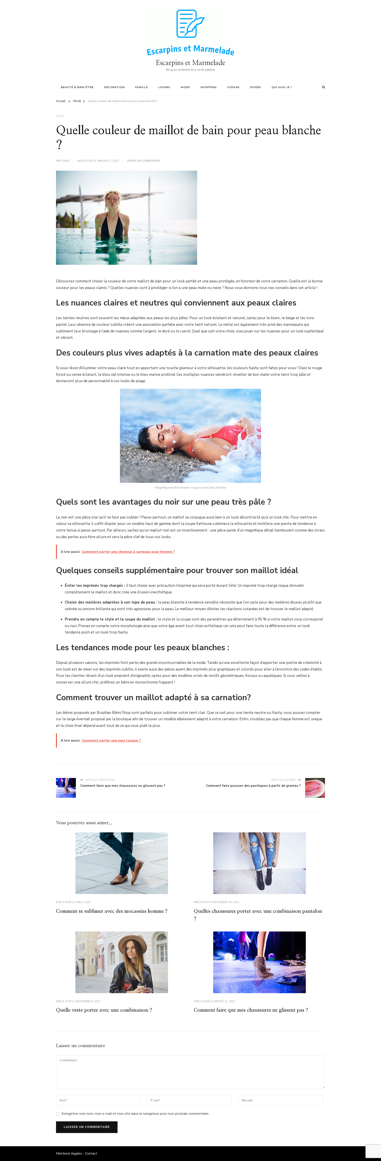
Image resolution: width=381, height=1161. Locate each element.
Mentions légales (69, 1153)
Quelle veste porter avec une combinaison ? (104, 1010)
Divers (255, 87)
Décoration (114, 87)
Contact (91, 1153)
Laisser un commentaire (143, 161)
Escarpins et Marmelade (190, 63)
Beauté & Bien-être (77, 87)
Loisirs (164, 87)
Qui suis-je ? (282, 87)
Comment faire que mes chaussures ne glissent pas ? (251, 1010)
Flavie (66, 161)
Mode (185, 87)
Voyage (233, 87)
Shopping (208, 87)
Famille (141, 87)
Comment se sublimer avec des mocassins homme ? (111, 911)
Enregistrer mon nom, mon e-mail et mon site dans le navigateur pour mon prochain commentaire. (135, 1113)
